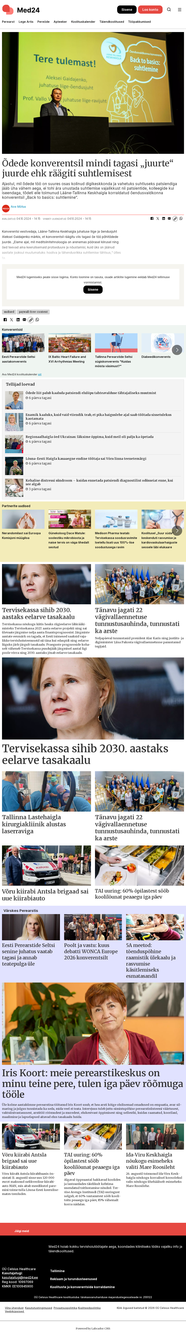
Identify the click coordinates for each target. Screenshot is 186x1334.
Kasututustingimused (38, 1307)
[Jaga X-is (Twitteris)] (157, 219)
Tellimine (57, 1271)
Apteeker (60, 21)
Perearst (8, 21)
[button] (9, 350)
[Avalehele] (59, 9)
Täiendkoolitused (111, 21)
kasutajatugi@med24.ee (20, 1277)
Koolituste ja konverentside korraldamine (82, 1287)
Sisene (127, 9)
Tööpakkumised (139, 21)
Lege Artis (26, 21)
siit (39, 374)
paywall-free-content (33, 311)
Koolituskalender (83, 21)
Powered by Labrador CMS (93, 1328)
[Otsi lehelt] (169, 9)
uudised (9, 311)
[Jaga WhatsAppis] (181, 219)
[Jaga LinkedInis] (163, 219)
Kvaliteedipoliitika (89, 1307)
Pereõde (43, 21)
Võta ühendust (14, 1307)
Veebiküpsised (15, 1311)
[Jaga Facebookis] (152, 219)
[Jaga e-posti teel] (169, 219)
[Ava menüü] (179, 9)
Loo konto (150, 9)
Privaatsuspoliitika (65, 1307)
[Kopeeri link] (175, 219)
